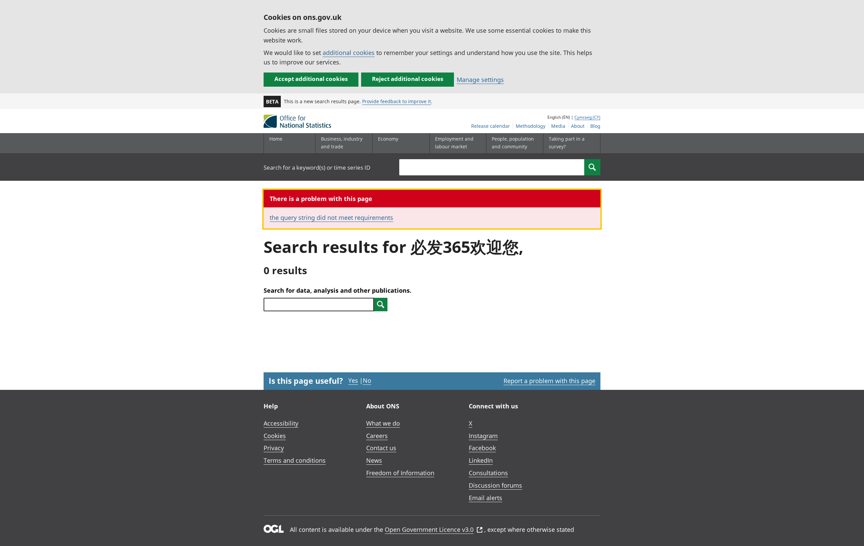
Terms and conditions (295, 460)
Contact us (381, 448)
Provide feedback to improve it (396, 101)
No (367, 380)
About (578, 126)
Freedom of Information (400, 473)
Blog (595, 126)
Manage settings (480, 80)
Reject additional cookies (407, 79)
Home (275, 139)
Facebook (482, 448)
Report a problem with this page (549, 381)
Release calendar (490, 126)
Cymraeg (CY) (587, 117)
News (374, 460)
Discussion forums (495, 485)
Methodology (530, 126)
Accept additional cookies (311, 79)
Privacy (274, 448)
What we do (383, 423)
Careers (377, 436)
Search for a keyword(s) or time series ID (317, 167)
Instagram (483, 436)
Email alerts (485, 498)
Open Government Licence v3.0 (429, 529)
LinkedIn (481, 460)
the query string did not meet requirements (331, 217)
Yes (353, 380)
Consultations (488, 473)
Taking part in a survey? (567, 142)
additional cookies (349, 53)
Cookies (275, 436)
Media (558, 126)
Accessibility (281, 423)
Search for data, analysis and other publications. (337, 290)
